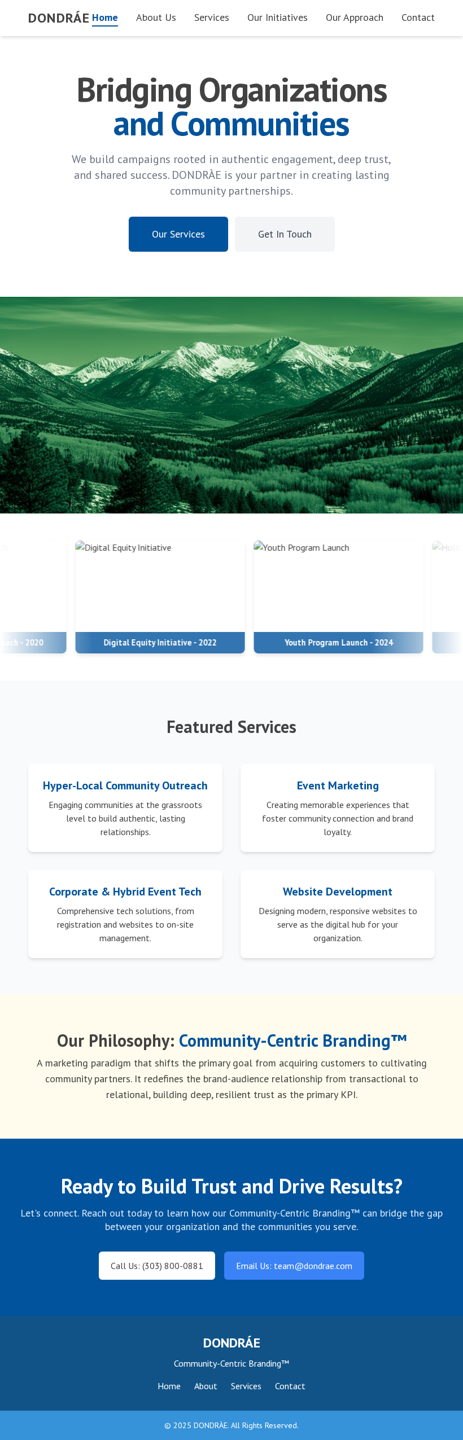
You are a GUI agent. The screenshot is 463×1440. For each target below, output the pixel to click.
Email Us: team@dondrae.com (294, 1265)
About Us (156, 17)
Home (105, 17)
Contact (418, 17)
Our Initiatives (277, 17)
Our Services (178, 233)
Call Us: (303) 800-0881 (157, 1265)
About (205, 1385)
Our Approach (354, 17)
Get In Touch (285, 233)
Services (211, 17)
